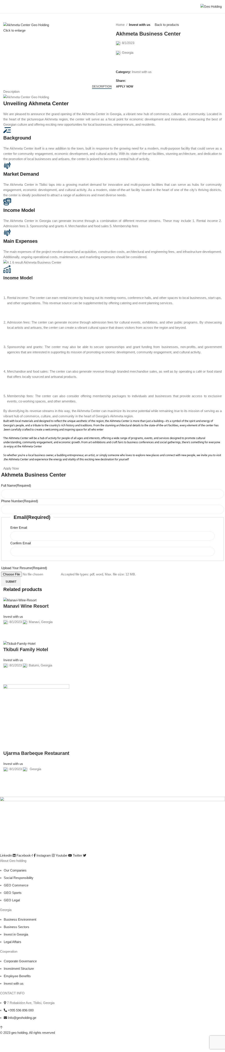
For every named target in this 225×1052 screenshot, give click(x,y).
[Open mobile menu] (5, 6)
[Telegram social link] (148, 81)
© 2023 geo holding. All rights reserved (27, 1032)
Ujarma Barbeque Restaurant (36, 753)
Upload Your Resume (24, 568)
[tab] (102, 87)
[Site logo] (211, 6)
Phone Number (19, 501)
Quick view (8, 635)
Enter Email (18, 527)
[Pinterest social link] (138, 81)
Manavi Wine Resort (26, 606)
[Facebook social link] (128, 81)
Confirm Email (20, 543)
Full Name (16, 485)
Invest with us (139, 25)
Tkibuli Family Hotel (25, 649)
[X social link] (133, 81)
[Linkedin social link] (143, 81)
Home (120, 25)
